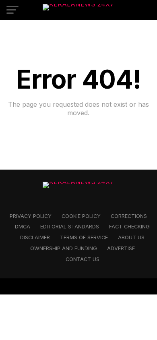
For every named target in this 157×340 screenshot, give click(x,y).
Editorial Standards (69, 227)
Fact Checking (129, 227)
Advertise (121, 248)
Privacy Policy (31, 216)
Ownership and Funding (63, 248)
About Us (131, 237)
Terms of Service (84, 237)
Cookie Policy (81, 216)
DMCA (22, 227)
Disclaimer (35, 237)
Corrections (129, 216)
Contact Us (82, 259)
